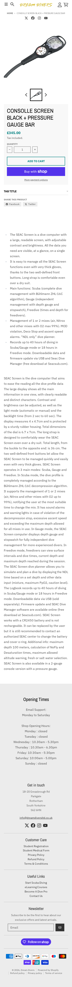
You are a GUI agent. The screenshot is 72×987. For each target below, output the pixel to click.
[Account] (59, 4)
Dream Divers (28, 970)
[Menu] (6, 4)
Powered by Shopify (48, 970)
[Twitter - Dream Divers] (26, 18)
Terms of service (53, 973)
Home (10, 13)
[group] (36, 95)
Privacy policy (35, 973)
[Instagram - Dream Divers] (39, 18)
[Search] (12, 4)
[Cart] (66, 4)
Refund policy (17, 973)
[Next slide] (45, 95)
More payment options (36, 179)
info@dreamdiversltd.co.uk (36, 817)
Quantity (12, 144)
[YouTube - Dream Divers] (45, 18)
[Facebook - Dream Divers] (32, 18)
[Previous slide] (26, 95)
